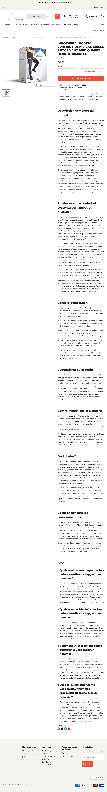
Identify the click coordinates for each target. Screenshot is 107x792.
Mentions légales (28, 751)
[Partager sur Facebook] (59, 728)
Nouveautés (56, 25)
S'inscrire (87, 764)
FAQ (4, 7)
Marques (67, 25)
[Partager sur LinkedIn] (65, 728)
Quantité (61, 66)
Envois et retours (97, 31)
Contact (101, 25)
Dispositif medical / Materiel (26, 25)
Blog (76, 25)
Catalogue (7, 25)
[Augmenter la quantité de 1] (75, 71)
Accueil (5, 38)
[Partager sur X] (62, 728)
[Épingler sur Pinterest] (69, 728)
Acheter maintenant (81, 78)
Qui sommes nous (28, 754)
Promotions (44, 25)
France (98, 8)
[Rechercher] (57, 16)
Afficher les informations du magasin (71, 90)
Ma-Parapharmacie (67, 58)
